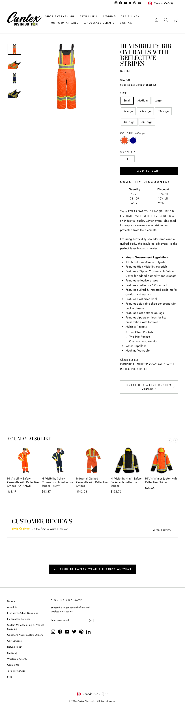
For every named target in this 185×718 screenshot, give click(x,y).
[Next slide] (175, 440)
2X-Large (145, 111)
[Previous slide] (170, 440)
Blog (9, 676)
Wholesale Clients (17, 659)
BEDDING (109, 16)
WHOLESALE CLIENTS (99, 23)
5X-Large (146, 122)
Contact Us (13, 665)
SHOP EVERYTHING (59, 16)
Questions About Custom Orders (25, 635)
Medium (142, 100)
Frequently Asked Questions (22, 613)
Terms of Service (16, 671)
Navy (133, 140)
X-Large (128, 111)
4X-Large (129, 122)
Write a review (162, 530)
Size (123, 93)
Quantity (128, 151)
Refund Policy (14, 646)
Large (158, 100)
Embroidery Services (18, 619)
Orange (124, 140)
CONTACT (127, 23)
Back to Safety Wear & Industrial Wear (95, 569)
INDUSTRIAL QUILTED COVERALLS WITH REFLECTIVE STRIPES (147, 366)
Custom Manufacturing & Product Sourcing (25, 627)
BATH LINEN (88, 16)
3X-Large (163, 111)
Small (127, 100)
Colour (132, 133)
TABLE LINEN (130, 16)
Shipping (125, 84)
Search (11, 601)
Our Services (14, 641)
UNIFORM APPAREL (64, 23)
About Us (12, 607)
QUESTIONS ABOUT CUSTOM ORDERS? (148, 386)
